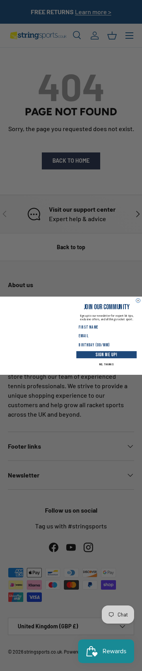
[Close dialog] (138, 300)
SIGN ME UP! (106, 354)
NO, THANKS (106, 364)
